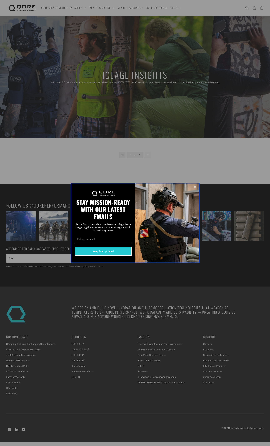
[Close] (195, 187)
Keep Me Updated (103, 251)
